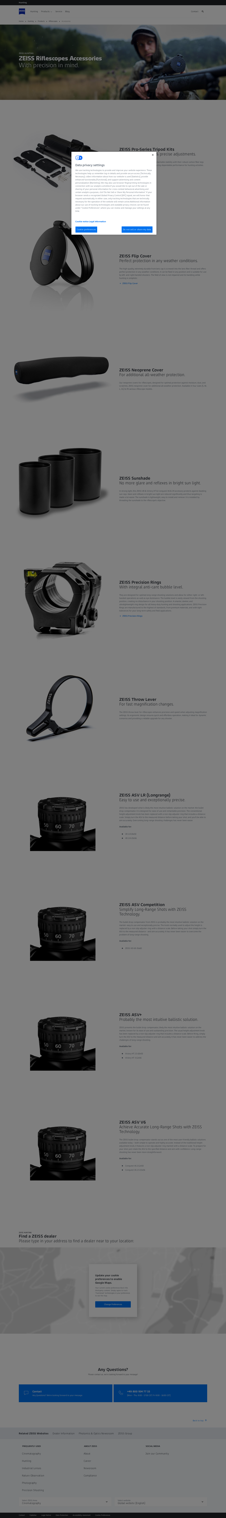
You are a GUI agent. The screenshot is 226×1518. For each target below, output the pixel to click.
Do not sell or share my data (137, 229)
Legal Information (97, 221)
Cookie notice (82, 221)
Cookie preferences (86, 229)
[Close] (153, 155)
